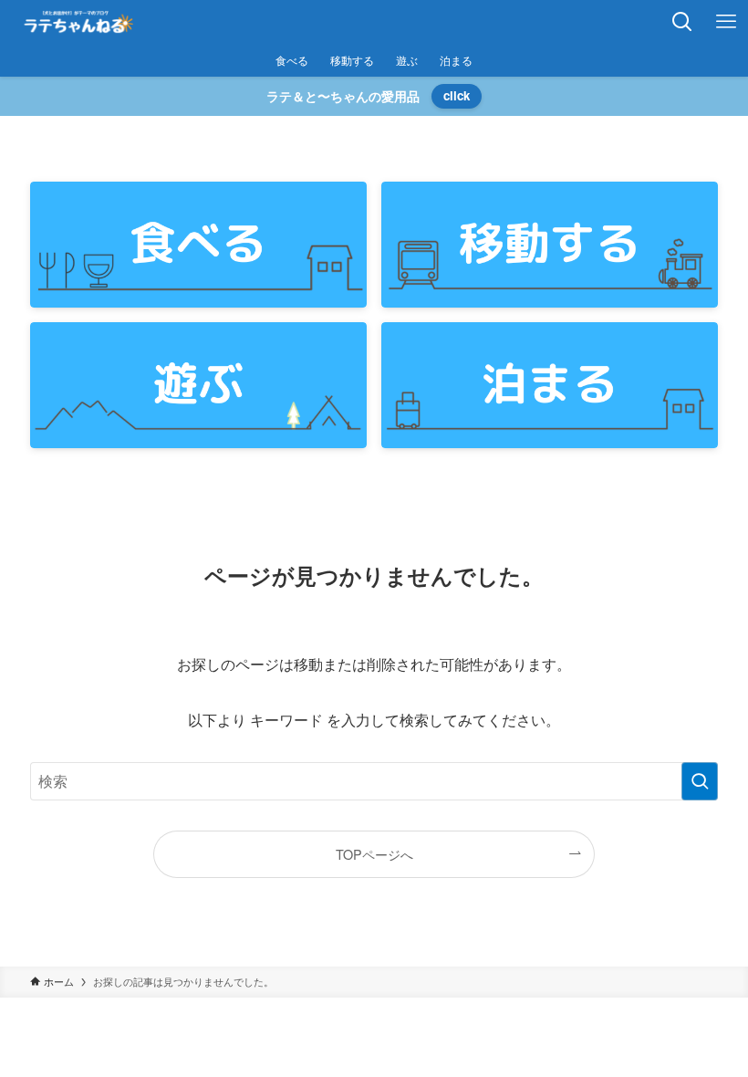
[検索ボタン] (682, 22)
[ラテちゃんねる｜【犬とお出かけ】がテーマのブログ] (78, 22)
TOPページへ (374, 853)
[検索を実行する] (699, 781)
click (456, 95)
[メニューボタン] (726, 22)
